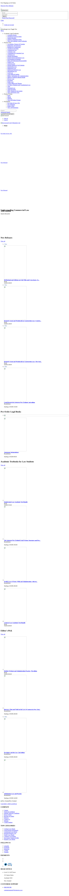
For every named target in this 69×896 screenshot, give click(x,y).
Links (2, 20)
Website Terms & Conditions (11, 813)
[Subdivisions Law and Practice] (15, 792)
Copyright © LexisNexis (9, 804)
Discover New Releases (7, 5)
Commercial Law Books (10, 832)
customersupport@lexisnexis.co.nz (13, 890)
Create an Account (9, 25)
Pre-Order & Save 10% (6, 133)
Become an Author (9, 816)
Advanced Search (5, 112)
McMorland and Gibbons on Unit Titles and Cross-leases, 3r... (21, 280)
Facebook (6, 847)
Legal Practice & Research (11, 830)
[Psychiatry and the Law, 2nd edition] (15, 751)
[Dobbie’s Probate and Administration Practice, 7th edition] (15, 669)
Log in (6, 120)
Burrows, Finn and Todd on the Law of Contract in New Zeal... (22, 709)
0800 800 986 (7, 887)
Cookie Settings (8, 822)
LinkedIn (6, 846)
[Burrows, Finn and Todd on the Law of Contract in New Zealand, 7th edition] (15, 708)
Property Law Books (9, 839)
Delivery (6, 818)
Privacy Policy (8, 815)
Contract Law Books (9, 829)
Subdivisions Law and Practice (13, 793)
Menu (2, 30)
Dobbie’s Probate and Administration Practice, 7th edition (20, 671)
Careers (6, 810)
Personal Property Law (10, 833)
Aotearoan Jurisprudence (11, 452)
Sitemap (6, 821)
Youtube (6, 852)
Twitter (6, 850)
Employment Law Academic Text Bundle (16, 502)
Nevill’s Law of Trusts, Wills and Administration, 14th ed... (20, 581)
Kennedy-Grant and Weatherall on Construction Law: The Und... (23, 361)
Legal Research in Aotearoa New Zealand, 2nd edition (19, 402)
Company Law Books (10, 836)
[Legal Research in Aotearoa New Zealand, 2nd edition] (15, 401)
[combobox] (8, 111)
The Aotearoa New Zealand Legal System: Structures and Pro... (22, 540)
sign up (6, 118)
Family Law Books (9, 835)
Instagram (6, 849)
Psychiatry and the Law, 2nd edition (14, 752)
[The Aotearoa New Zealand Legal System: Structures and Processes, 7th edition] (15, 539)
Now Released (4, 162)
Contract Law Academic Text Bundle (14, 622)
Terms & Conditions (9, 812)
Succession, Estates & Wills (11, 838)
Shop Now (3, 216)
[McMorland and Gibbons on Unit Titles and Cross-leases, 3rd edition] (15, 278)
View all (3, 241)
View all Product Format (13, 100)
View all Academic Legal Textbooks (17, 41)
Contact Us (7, 819)
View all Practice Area (13, 92)
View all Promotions (12, 107)
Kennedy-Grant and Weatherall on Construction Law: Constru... (22, 321)
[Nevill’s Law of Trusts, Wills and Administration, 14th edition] (15, 580)
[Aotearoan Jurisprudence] (15, 451)
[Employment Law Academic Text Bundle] (15, 500)
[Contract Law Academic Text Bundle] (15, 621)
